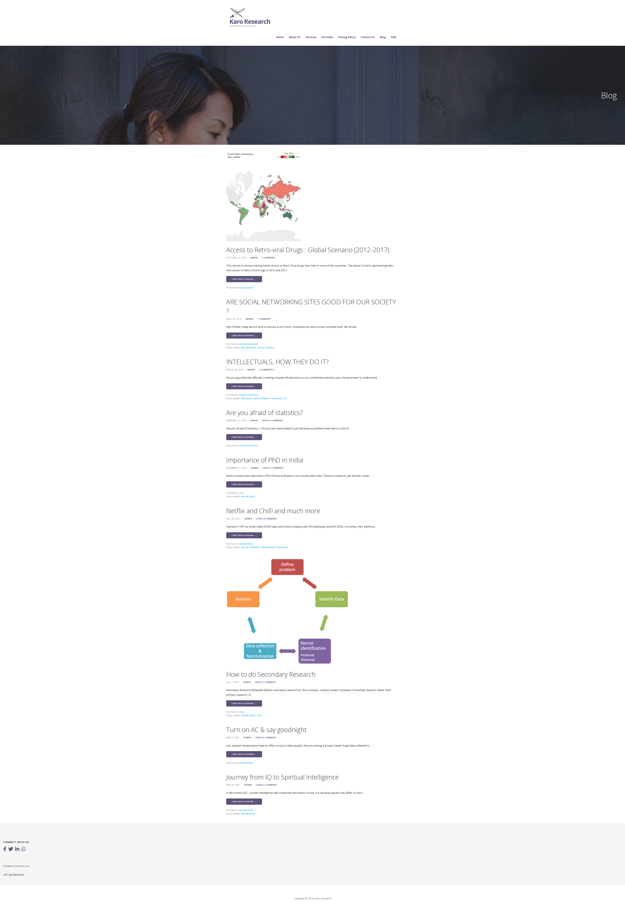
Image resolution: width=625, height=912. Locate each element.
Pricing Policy (346, 37)
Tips (241, 493)
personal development (255, 398)
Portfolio (327, 37)
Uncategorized (248, 344)
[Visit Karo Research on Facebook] (4, 849)
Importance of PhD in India (264, 459)
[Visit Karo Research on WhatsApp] (23, 849)
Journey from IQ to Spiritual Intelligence (282, 776)
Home (280, 37)
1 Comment (268, 257)
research (283, 547)
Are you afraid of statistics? (264, 412)
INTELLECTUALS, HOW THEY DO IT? (277, 361)
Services (311, 37)
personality (279, 398)
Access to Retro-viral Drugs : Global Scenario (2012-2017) (307, 249)
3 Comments (266, 369)
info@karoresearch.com (16, 866)
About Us (295, 37)
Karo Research (249, 21)
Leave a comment (272, 420)
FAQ (393, 37)
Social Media (266, 347)
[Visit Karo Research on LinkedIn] (17, 849)
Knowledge (246, 287)
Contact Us (368, 37)
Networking (249, 347)
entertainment (250, 547)
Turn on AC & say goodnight (266, 729)
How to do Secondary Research (270, 674)
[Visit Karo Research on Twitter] (10, 849)
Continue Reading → (244, 279)
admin (254, 257)
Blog (383, 37)
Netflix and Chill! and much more (273, 510)
